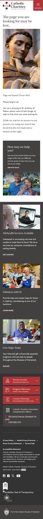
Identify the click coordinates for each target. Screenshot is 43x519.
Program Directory (21, 390)
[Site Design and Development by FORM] (21, 469)
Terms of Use (30, 443)
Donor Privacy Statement (12, 443)
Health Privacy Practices (26, 440)
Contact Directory (23, 399)
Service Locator (21, 380)
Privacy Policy (8, 440)
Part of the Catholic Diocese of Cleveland (24, 512)
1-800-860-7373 (14, 422)
